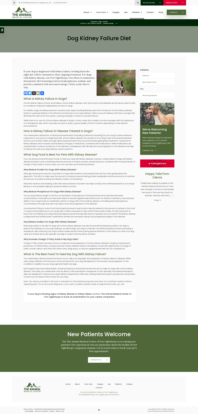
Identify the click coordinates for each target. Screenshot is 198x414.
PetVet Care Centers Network (164, 411)
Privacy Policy (28, 409)
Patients (136, 12)
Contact (173, 12)
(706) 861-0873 (60, 3)
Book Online (149, 3)
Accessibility (29, 411)
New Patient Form (149, 82)
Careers (150, 12)
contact (96, 293)
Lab (125, 12)
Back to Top (60, 411)
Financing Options (149, 95)
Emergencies (171, 3)
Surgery (116, 12)
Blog (141, 89)
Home (68, 384)
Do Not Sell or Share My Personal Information (49, 409)
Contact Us (96, 360)
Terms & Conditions (41, 411)
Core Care (101, 12)
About (86, 12)
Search (52, 411)
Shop (160, 12)
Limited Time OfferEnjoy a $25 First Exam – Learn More (97, 22)
